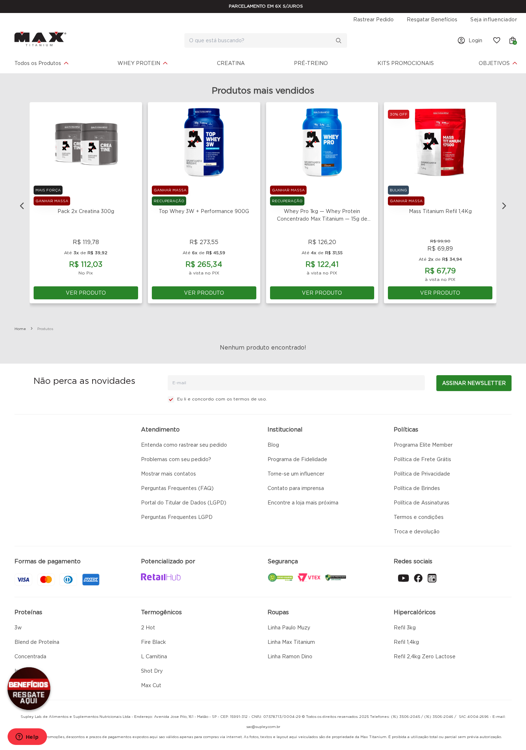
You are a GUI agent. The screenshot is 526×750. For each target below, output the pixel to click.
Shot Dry (152, 671)
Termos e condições (419, 517)
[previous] (22, 205)
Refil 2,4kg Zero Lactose (425, 656)
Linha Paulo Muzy (289, 627)
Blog (273, 445)
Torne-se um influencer (296, 474)
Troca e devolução (417, 531)
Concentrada (30, 656)
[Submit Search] (341, 40)
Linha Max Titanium (291, 642)
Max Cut (151, 685)
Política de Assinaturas (421, 503)
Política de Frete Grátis (422, 459)
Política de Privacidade (422, 474)
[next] (504, 205)
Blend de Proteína (36, 642)
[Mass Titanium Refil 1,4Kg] (440, 142)
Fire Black (153, 642)
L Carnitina (154, 656)
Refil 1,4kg (406, 642)
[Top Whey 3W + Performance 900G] (204, 142)
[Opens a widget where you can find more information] (27, 737)
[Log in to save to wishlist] (132, 112)
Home (20, 328)
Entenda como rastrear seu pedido (184, 445)
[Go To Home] (40, 39)
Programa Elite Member (423, 445)
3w (18, 627)
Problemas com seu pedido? (176, 459)
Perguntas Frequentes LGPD (177, 517)
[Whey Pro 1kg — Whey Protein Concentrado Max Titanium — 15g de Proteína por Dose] (322, 142)
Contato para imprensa (296, 488)
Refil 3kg (405, 627)
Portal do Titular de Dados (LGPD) (183, 503)
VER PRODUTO (86, 293)
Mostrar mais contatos (168, 474)
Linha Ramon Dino (290, 656)
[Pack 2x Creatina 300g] (86, 142)
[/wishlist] (495, 40)
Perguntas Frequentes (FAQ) (177, 488)
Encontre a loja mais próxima (303, 503)
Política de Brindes (417, 488)
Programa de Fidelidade (297, 459)
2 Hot (148, 627)
